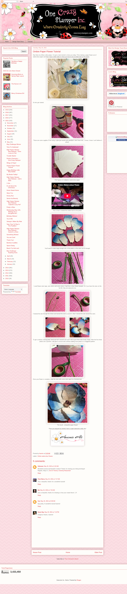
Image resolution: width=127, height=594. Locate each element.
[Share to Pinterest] (63, 454)
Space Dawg (11, 245)
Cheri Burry (41, 479)
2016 (7, 118)
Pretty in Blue (11, 207)
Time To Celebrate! (13, 147)
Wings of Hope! (11, 163)
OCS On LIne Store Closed (11, 71)
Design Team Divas (18, 41)
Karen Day (41, 512)
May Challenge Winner (14, 144)
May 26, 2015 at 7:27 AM (52, 479)
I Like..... (9, 183)
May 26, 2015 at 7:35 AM (47, 490)
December (10, 123)
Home (7, 41)
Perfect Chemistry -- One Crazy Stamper (14, 159)
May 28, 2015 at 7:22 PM (52, 512)
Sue (39, 501)
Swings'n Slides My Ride (14, 221)
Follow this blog (121, 139)
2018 (7, 112)
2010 (7, 278)
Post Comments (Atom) (71, 559)
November (10, 125)
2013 (7, 270)
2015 (7, 120)
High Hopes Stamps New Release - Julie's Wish (14, 178)
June (9, 139)
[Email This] (55, 454)
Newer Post (37, 552)
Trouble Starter (11, 156)
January (10, 264)
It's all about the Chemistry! (12, 186)
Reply (39, 473)
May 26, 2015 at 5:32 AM (51, 466)
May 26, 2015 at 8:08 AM (48, 501)
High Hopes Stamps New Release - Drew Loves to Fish (14, 151)
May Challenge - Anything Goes (12, 251)
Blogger (79, 580)
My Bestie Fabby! (12, 174)
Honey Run (10, 196)
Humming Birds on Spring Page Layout (17, 75)
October (10, 128)
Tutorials (30, 41)
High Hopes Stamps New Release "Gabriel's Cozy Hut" (14, 202)
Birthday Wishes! (12, 216)
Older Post (98, 552)
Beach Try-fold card (13, 248)
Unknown (40, 466)
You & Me (10, 219)
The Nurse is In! (16, 84)
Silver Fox (10, 193)
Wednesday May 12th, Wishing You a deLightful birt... (14, 211)
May (8, 142)
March (9, 259)
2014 (7, 267)
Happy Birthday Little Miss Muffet (13, 171)
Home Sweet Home (13, 190)
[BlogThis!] (57, 454)
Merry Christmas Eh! (17, 93)
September (10, 131)
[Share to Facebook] (61, 454)
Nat (39, 490)
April (8, 256)
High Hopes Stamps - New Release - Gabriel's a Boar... (13, 230)
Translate (18, 292)
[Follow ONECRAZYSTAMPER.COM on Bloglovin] (117, 94)
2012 (7, 273)
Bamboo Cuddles (12, 243)
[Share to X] (59, 454)
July (8, 136)
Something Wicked (12, 234)
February (10, 261)
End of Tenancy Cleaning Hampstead (60, 470)
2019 (7, 110)
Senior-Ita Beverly (12, 198)
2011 (7, 275)
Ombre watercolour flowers (45, 456)
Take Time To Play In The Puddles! (13, 225)
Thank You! (10, 240)
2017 (7, 115)
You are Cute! (11, 237)
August (9, 134)
